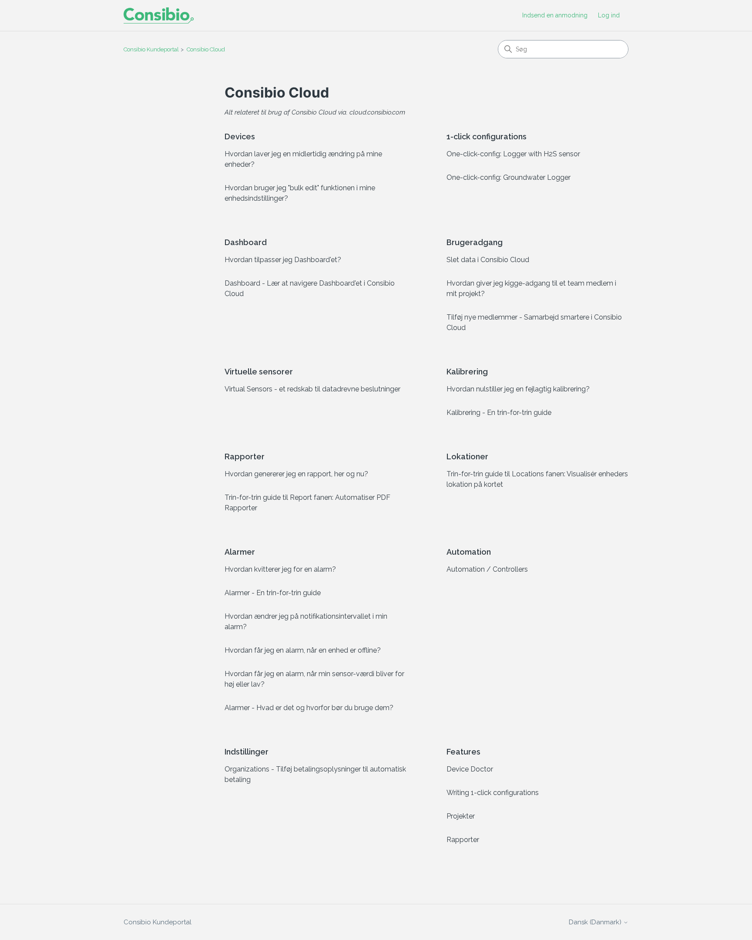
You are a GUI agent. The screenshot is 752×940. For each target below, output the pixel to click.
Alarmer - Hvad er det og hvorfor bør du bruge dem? (309, 708)
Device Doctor (469, 769)
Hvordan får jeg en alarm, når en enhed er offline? (303, 650)
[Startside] (159, 15)
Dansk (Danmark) (596, 922)
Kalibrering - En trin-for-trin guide (498, 412)
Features (463, 751)
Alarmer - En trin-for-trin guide (273, 593)
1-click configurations (486, 136)
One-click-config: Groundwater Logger (508, 177)
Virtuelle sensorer (259, 371)
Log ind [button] (609, 15)
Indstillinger (247, 751)
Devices (240, 136)
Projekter (460, 816)
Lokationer (467, 456)
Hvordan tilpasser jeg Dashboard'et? (283, 260)
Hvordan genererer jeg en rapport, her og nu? (296, 474)
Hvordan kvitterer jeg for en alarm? (280, 569)
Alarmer (240, 551)
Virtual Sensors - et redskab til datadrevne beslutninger (312, 389)
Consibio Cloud (206, 49)
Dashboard (246, 242)
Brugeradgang (474, 242)
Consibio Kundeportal (151, 49)
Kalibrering (467, 371)
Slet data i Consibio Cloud (487, 260)
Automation (468, 551)
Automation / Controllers (487, 569)
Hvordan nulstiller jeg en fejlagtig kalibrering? (518, 389)
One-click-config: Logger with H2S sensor (513, 154)
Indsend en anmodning (555, 15)
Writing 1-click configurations (492, 792)
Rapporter (245, 456)
